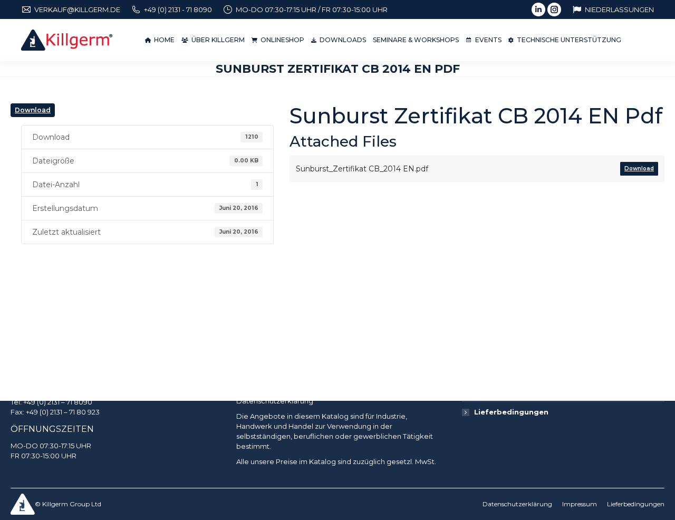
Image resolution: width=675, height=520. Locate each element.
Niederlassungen (619, 9)
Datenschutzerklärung (274, 401)
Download (33, 110)
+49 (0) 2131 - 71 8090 (178, 9)
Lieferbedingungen (511, 412)
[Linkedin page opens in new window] (538, 9)
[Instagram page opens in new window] (554, 9)
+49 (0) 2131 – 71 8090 (57, 402)
